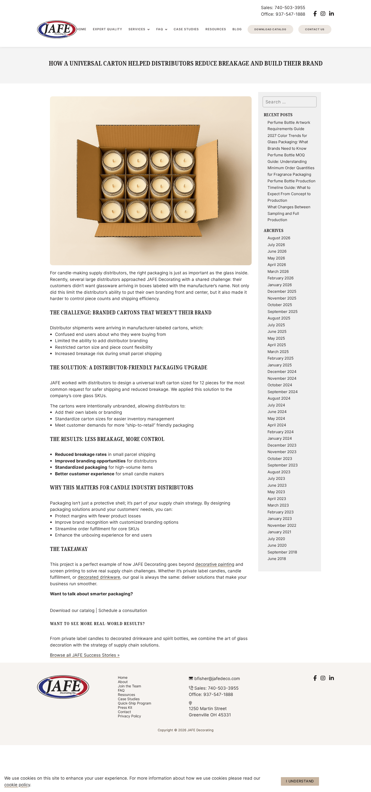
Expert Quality (107, 29)
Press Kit (125, 707)
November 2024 (282, 378)
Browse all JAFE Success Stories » (85, 655)
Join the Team (129, 686)
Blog (237, 29)
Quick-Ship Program (134, 703)
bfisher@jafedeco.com (217, 678)
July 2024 (276, 405)
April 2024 (277, 425)
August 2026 (279, 238)
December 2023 (282, 445)
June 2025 (277, 331)
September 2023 (283, 465)
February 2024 (281, 431)
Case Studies (186, 29)
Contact (124, 711)
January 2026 (280, 284)
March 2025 (278, 351)
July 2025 (276, 325)
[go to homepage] (57, 29)
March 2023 (278, 505)
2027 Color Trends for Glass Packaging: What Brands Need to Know (288, 142)
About (123, 681)
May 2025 (276, 338)
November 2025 (282, 298)
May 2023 (276, 491)
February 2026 (281, 278)
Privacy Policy (129, 716)
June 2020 (277, 545)
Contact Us (315, 29)
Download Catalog (270, 29)
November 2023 (282, 451)
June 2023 (277, 485)
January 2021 (279, 532)
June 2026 (277, 251)
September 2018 (282, 552)
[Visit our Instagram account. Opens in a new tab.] (323, 13)
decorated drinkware (99, 577)
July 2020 (276, 538)
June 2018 (277, 558)
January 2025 (280, 365)
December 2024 (282, 371)
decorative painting (214, 564)
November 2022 (282, 525)
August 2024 (279, 398)
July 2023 (276, 478)
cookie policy (17, 784)
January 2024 (280, 438)
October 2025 (280, 304)
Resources (215, 29)
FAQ (159, 29)
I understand (300, 781)
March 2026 (278, 271)
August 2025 (279, 318)
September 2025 (283, 311)
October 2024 (280, 385)
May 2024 (276, 418)
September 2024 (283, 391)
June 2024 (277, 411)
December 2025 (282, 291)
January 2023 (280, 518)
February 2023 (281, 512)
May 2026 (276, 258)
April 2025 (277, 344)
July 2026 (276, 244)
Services (136, 29)
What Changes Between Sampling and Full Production (289, 213)
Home (81, 29)
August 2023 (279, 472)
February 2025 (281, 358)
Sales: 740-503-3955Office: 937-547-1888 (283, 10)
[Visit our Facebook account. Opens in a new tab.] (315, 13)
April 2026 (277, 264)
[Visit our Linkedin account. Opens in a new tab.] (331, 13)
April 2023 (277, 498)
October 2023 (280, 458)
